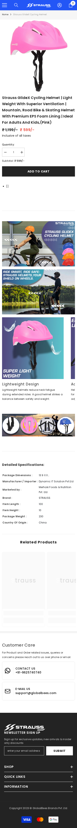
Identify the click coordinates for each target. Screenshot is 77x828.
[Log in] (59, 5)
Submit (59, 751)
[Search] (16, 5)
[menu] (4, 5)
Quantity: (8, 144)
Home (5, 14)
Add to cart (39, 171)
